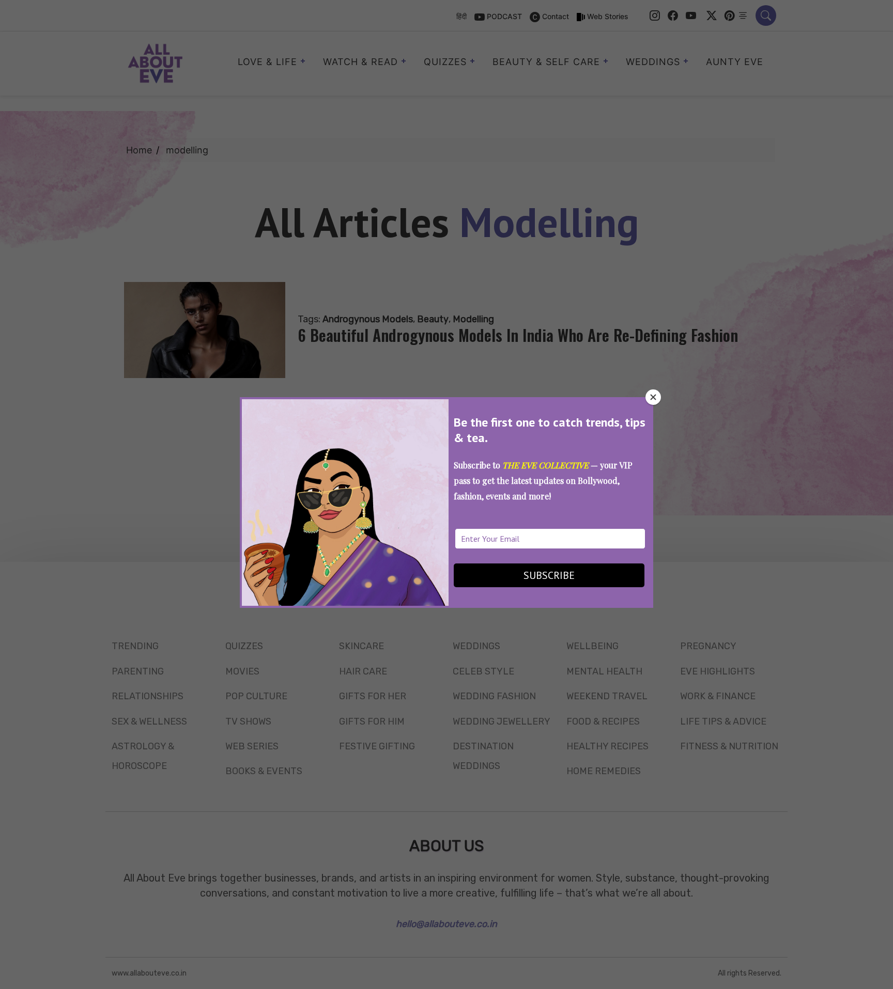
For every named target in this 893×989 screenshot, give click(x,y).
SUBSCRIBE (549, 575)
